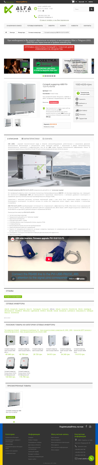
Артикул (45, 91)
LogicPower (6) (35, 311)
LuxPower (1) (71, 311)
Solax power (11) (81, 311)
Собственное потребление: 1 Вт (29, 330)
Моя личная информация (59, 447)
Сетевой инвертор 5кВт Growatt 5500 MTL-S (9, 350)
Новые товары (33, 440)
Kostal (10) (65, 309)
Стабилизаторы (10, 453)
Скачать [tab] (48, 139)
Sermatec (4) (63, 311)
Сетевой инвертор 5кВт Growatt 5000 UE (52, 349)
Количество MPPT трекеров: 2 (82, 330)
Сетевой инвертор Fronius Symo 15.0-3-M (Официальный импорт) (24, 374)
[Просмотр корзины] (74, 2)
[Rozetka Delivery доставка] (17, 66)
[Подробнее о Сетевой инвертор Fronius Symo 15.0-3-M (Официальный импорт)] (24, 363)
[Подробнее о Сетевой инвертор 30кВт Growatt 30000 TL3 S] (80, 341)
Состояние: (46, 93)
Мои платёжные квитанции (60, 442)
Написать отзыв (49, 127)
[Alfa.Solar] (18, 9)
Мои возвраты (55, 440)
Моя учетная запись (60, 434)
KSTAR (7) (43, 311)
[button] (45, 16)
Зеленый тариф (33, 451)
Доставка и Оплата (34, 445)
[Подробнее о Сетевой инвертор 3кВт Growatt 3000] (38, 341)
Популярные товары (35, 442)
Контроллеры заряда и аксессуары (12, 440)
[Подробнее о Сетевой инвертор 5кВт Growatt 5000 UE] (52, 341)
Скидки (30, 437)
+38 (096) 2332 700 (80, 455)
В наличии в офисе (14, 26)
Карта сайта (32, 459)
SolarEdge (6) (87, 309)
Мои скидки (55, 450)
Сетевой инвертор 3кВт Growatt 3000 (37, 349)
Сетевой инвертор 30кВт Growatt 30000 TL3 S (80, 350)
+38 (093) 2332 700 (80, 449)
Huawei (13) (22, 309)
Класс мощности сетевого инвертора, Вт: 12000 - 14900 (56, 330)
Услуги (63, 26)
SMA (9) (80, 309)
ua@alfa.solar (46, 6)
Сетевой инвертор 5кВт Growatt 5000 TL (24, 349)
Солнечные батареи (12, 437)
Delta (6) (58, 309)
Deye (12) (7, 312)
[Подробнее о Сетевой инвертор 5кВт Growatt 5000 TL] (24, 341)
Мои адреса (55, 445)
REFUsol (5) (26, 311)
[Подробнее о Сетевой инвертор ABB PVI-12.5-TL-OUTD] (14, 399)
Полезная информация (36, 456)
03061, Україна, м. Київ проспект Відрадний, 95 (83, 441)
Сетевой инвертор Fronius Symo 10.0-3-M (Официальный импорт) (10, 374)
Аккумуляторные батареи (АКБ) (13, 447)
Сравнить (82, 99)
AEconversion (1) (9, 311)
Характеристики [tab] (31, 139)
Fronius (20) (45, 309)
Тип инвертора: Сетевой (11, 330)
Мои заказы (55, 437)
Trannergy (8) (37, 309)
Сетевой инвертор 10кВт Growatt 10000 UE (66, 350)
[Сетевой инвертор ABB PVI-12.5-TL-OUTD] (8, 122)
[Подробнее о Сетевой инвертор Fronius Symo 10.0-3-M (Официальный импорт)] (10, 363)
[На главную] (6, 32)
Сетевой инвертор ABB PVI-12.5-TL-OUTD (13, 411)
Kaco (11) (29, 309)
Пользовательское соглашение (34, 448)
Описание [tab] (13, 139)
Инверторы (9, 444)
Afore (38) (50, 311)
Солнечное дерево (11, 451)
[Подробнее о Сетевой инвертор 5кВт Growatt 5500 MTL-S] (10, 341)
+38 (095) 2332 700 (80, 452)
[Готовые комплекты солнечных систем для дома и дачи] (46, 66)
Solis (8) (56, 311)
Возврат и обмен (33, 454)
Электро (51, 26)
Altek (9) (6, 309)
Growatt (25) (14, 309)
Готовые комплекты (35, 26)
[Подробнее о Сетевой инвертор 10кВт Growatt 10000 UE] (66, 341)
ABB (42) (52, 309)
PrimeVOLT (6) (73, 309)
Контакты (87, 26)
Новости (74, 26)
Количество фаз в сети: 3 (11, 332)
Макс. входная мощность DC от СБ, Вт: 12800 (33, 332)
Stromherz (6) (15, 312)
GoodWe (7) (18, 311)
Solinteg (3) (90, 311)
